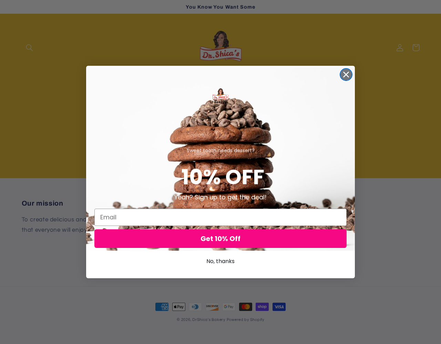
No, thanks (220, 261)
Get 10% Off (220, 238)
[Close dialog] (346, 75)
